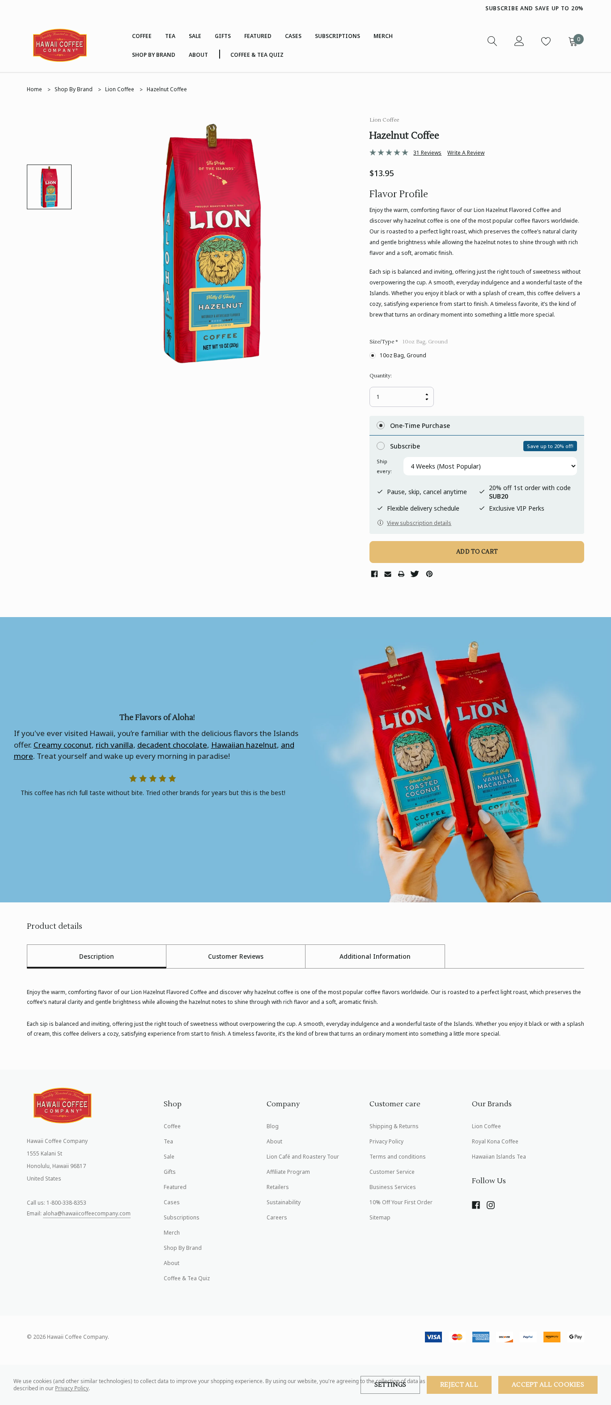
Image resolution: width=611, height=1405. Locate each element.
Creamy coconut (63, 745)
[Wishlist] (545, 41)
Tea (170, 36)
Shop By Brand (153, 55)
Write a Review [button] (465, 153)
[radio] (476, 426)
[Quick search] (492, 41)
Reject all (459, 1385)
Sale (169, 1156)
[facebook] (476, 1205)
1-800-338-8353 (66, 1202)
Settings (390, 1385)
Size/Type (408, 342)
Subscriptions (181, 1217)
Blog (273, 1126)
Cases (293, 36)
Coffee (142, 36)
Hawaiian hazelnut (244, 745)
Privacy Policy (72, 1388)
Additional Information (375, 956)
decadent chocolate (172, 745)
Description (96, 956)
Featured (258, 36)
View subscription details (419, 523)
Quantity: (380, 375)
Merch (172, 1232)
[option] (405, 8)
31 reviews (427, 153)
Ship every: (384, 466)
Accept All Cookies (548, 1385)
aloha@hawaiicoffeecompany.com (87, 1213)
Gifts (223, 36)
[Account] (518, 41)
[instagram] (491, 1205)
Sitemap (379, 1217)
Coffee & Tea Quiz (187, 1278)
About (171, 1263)
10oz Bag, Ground (403, 355)
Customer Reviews (235, 956)
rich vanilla (114, 745)
